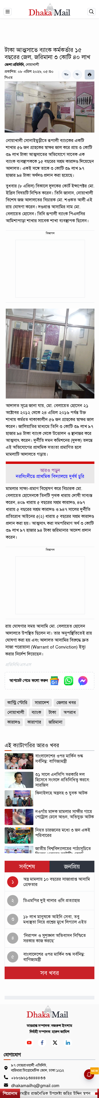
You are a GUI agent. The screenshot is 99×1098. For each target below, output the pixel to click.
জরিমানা (55, 722)
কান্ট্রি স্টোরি (17, 702)
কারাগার (34, 722)
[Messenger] (82, 680)
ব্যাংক (36, 712)
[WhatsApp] (69, 681)
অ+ (66, 74)
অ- (77, 74)
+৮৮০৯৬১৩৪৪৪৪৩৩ (28, 1077)
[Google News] (54, 680)
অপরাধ (70, 712)
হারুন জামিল (61, 1031)
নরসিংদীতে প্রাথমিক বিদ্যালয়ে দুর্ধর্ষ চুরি (50, 476)
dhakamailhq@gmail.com (35, 1085)
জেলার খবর (66, 702)
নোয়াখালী (15, 712)
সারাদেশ (42, 702)
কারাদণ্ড (13, 722)
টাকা (52, 712)
